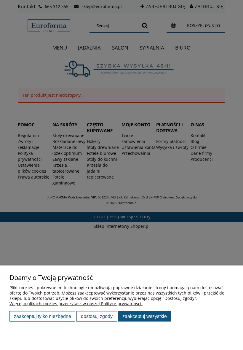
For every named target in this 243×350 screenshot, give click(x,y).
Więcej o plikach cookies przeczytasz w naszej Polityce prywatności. (76, 303)
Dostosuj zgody (97, 316)
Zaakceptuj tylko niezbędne (42, 316)
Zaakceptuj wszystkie (144, 316)
